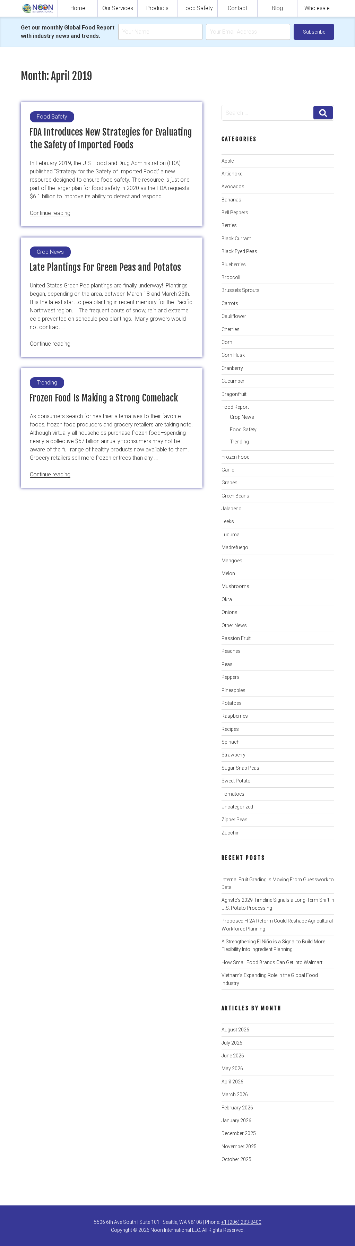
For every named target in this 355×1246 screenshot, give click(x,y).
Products (157, 8)
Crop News (242, 417)
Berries (229, 225)
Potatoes (232, 703)
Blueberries (234, 264)
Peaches (231, 651)
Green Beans (235, 496)
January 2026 (236, 1120)
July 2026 (232, 1043)
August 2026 (235, 1029)
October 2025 (236, 1159)
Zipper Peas (235, 819)
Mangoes (232, 560)
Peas (227, 664)
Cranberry (232, 368)
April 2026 (232, 1081)
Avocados (233, 186)
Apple (228, 161)
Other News (234, 625)
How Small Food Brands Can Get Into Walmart (272, 962)
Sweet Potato (236, 781)
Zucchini (231, 833)
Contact (237, 8)
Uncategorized (237, 807)
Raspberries (235, 716)
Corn (227, 342)
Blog (277, 8)
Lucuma (231, 534)
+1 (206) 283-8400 (241, 1222)
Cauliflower (234, 316)
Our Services (117, 8)
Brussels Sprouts (241, 290)
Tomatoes (233, 794)
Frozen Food (236, 457)
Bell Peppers (235, 212)
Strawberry (233, 755)
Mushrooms (235, 586)
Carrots (230, 303)
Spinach (231, 742)
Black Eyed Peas (239, 251)
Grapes (229, 482)
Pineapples (233, 690)
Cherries (231, 329)
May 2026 (232, 1068)
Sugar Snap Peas (240, 768)
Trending (239, 441)
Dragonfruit (234, 394)
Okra (227, 599)
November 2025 (239, 1146)
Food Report (235, 407)
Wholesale (317, 8)
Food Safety (197, 8)
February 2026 (237, 1107)
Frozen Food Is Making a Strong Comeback (103, 398)
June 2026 (233, 1055)
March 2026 (235, 1094)
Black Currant (236, 238)
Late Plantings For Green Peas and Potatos (105, 267)
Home (77, 8)
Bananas (231, 199)
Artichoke (232, 173)
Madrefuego (235, 547)
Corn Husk (233, 355)
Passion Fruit (236, 638)
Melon (228, 573)
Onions (229, 612)
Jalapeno (232, 508)
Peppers (231, 677)
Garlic (228, 470)
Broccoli (231, 277)
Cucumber (233, 381)
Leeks (228, 521)
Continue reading (50, 213)
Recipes (230, 729)
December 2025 (239, 1133)
